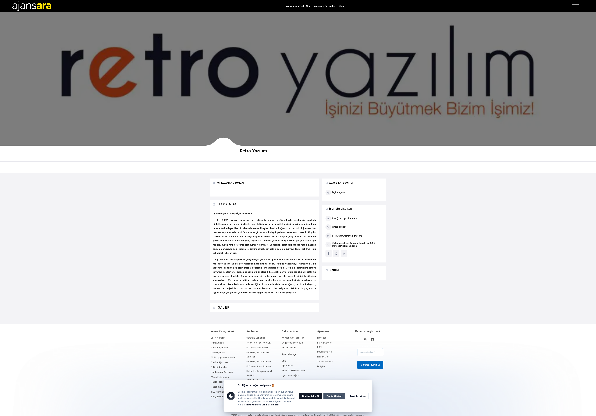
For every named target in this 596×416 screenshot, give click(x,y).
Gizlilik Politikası (270, 404)
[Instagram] (365, 339)
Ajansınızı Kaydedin (324, 6)
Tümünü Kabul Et (310, 396)
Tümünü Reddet (334, 396)
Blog (341, 6)
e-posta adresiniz (370, 347)
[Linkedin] (372, 339)
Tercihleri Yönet (358, 396)
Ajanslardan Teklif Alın (298, 6)
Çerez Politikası (250, 404)
